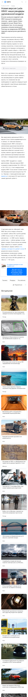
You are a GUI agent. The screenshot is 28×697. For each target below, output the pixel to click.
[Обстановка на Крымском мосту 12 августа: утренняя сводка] (14, 531)
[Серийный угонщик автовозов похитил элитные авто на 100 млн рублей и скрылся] (14, 555)
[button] (14, 126)
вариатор (4, 176)
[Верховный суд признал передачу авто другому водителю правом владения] (14, 605)
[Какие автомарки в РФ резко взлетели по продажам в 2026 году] (14, 680)
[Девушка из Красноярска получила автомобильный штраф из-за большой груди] (14, 331)
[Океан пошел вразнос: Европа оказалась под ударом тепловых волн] (14, 381)
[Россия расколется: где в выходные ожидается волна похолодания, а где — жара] (14, 307)
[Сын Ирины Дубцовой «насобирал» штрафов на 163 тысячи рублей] (14, 655)
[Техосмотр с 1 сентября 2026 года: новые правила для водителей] (14, 481)
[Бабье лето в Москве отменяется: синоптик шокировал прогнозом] (14, 506)
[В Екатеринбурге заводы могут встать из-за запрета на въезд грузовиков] (14, 580)
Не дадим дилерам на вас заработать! (15, 265)
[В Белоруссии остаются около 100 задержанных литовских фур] (14, 356)
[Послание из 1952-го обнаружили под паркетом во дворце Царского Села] (14, 456)
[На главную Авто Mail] (8, 2)
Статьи (13, 5)
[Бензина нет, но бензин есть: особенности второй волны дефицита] (14, 630)
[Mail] (5, 2)
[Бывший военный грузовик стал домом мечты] (14, 431)
